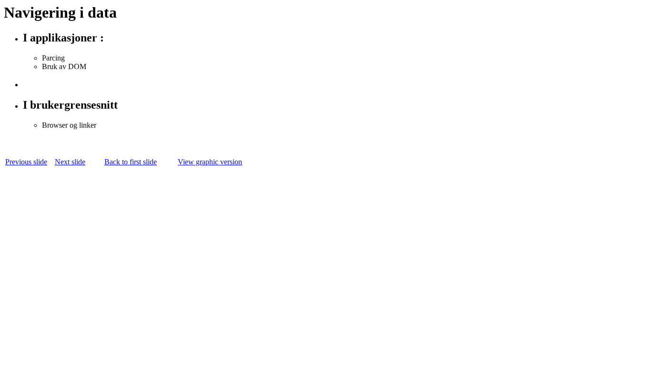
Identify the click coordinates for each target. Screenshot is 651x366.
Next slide (70, 162)
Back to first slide (130, 162)
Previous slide (26, 162)
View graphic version (210, 162)
